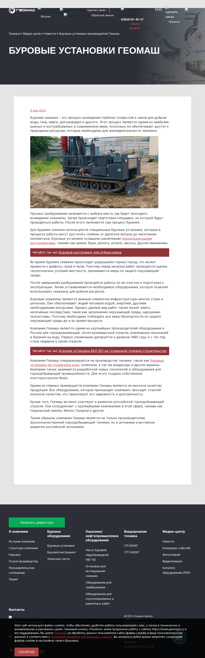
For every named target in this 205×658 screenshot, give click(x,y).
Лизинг (13, 579)
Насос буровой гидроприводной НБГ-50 (97, 554)
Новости (168, 541)
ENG (158, 9)
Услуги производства (23, 561)
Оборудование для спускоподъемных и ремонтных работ (100, 598)
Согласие (60, 633)
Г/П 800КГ (131, 545)
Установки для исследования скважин (96, 571)
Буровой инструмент (61, 552)
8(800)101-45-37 (132, 19)
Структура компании (23, 548)
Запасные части (58, 558)
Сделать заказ (96, 10)
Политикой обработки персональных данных (81, 636)
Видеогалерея (172, 561)
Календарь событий (176, 548)
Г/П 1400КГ (132, 552)
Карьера (15, 554)
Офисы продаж (134, 26)
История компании (22, 541)
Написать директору (36, 522)
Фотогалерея (171, 554)
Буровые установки (60, 545)
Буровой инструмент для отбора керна (90, 252)
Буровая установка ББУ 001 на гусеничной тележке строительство (113, 351)
